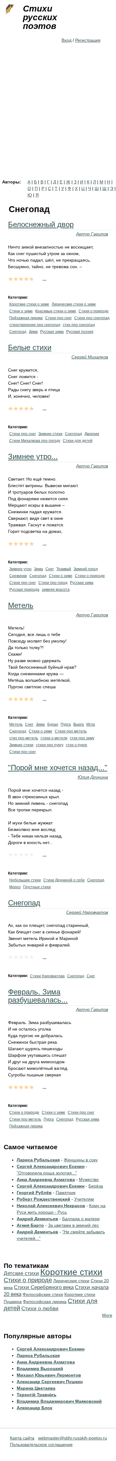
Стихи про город (52, 583)
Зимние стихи (50, 434)
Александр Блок (34, 1407)
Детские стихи (21, 1273)
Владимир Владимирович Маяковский (59, 1401)
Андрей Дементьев (37, 1218)
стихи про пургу (49, 745)
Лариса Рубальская (38, 1159)
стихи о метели (54, 738)
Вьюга (78, 724)
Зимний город (86, 569)
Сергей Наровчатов (87, 912)
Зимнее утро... (33, 456)
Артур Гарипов (92, 233)
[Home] (9, 9)
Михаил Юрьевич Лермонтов (49, 1375)
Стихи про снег (58, 318)
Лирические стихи (71, 1280)
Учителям (84, 1199)
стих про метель (23, 738)
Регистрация (88, 40)
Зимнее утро (20, 569)
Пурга (66, 724)
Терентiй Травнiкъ (36, 1394)
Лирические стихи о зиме (74, 304)
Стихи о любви (39, 1309)
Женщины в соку (81, 1159)
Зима (33, 332)
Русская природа (24, 589)
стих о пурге (76, 745)
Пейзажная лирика (26, 318)
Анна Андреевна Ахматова (46, 1179)
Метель (20, 605)
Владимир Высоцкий (40, 1368)
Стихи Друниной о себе (64, 880)
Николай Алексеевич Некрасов (51, 1205)
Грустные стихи (37, 887)
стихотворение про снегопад (34, 325)
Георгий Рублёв (34, 1192)
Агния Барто (30, 1225)
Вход (66, 40)
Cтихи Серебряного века (44, 1287)
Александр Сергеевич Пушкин (50, 1381)
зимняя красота (56, 589)
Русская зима (52, 332)
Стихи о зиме (21, 311)
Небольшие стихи (25, 880)
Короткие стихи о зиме (29, 304)
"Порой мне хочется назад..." (57, 767)
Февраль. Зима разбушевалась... (38, 996)
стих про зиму (82, 738)
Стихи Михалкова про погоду (34, 441)
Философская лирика (45, 1301)
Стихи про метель (71, 731)
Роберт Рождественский (43, 1199)
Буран (52, 724)
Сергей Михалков (89, 356)
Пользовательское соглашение (41, 1444)
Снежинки (18, 576)
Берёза (95, 1186)
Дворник (91, 434)
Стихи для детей (77, 441)
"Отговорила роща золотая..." (47, 1172)
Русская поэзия (79, 332)
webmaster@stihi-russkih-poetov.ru (72, 1437)
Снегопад (17, 332)
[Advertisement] (58, 118)
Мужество (89, 1179)
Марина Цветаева (36, 1388)
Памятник (65, 1192)
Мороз (15, 887)
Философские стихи (43, 1294)
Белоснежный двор (41, 224)
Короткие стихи (71, 1272)
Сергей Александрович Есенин (50, 1166)
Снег (49, 569)
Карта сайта (22, 1437)
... (44, 278)
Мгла (90, 724)
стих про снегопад (79, 325)
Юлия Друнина (93, 777)
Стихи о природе (94, 311)
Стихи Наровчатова (47, 976)
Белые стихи (29, 347)
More (107, 1315)
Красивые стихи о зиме (55, 311)
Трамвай (63, 569)
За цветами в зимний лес (73, 1225)
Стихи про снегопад (92, 318)
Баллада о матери (81, 1218)
